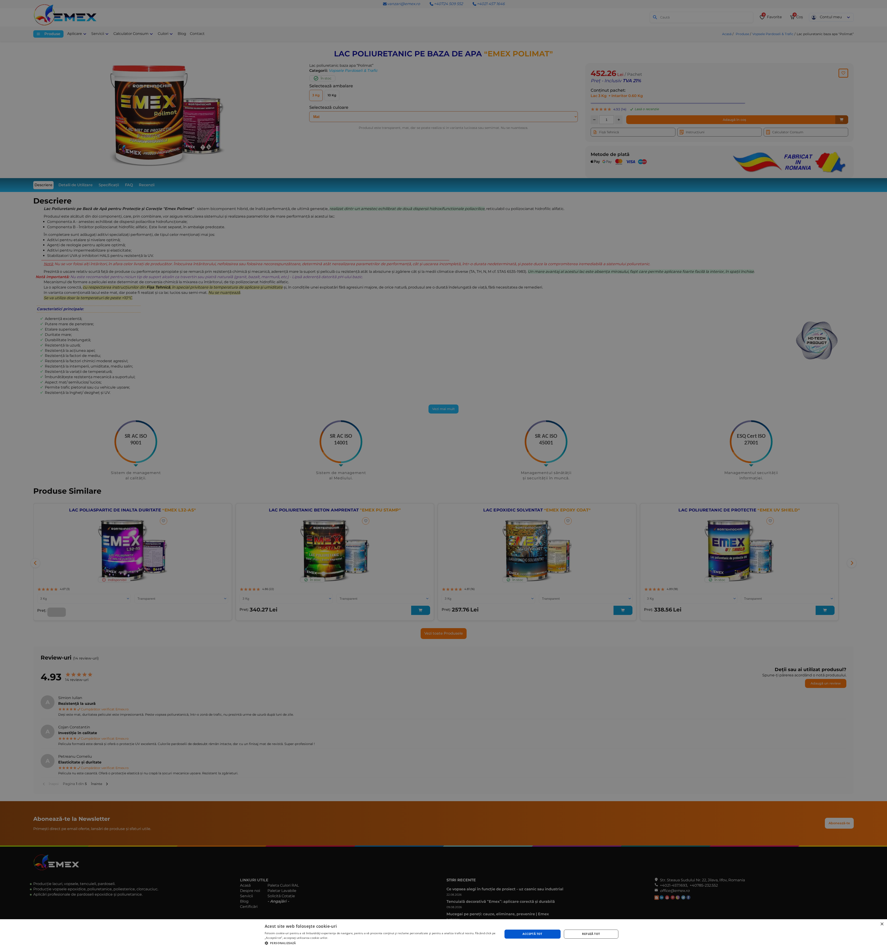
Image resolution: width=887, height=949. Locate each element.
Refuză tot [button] (591, 934)
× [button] (882, 924)
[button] (380, 943)
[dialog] (443, 934)
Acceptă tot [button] (532, 934)
